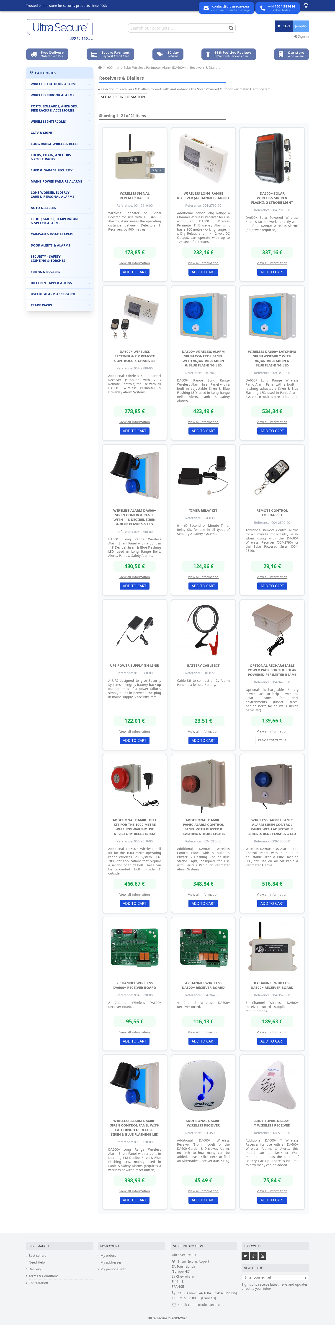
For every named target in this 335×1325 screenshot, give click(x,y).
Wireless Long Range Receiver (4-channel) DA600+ (203, 195)
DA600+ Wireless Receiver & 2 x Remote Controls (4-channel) (134, 356)
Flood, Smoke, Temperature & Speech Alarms (55, 221)
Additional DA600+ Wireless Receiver (203, 1122)
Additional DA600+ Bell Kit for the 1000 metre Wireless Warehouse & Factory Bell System (135, 827)
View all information (134, 263)
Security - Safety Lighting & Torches (48, 258)
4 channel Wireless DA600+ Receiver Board (203, 985)
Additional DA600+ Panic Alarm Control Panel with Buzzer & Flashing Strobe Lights (203, 827)
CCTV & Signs (42, 132)
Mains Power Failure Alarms (56, 181)
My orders (108, 1256)
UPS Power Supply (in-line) (134, 665)
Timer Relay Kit (203, 510)
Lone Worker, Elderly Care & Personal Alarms (52, 194)
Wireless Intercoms (48, 121)
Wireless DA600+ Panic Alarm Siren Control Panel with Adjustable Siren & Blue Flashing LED (272, 827)
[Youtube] (262, 1256)
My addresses (111, 1262)
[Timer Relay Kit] (203, 475)
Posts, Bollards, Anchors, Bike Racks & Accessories (54, 108)
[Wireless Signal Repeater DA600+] (135, 158)
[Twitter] (245, 1256)
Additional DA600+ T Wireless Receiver (272, 1122)
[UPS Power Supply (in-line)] (135, 630)
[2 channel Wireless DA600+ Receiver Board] (135, 948)
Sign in (303, 36)
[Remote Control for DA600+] (272, 475)
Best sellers (37, 1256)
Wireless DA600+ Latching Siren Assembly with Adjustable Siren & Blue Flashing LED (272, 358)
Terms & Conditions (44, 1276)
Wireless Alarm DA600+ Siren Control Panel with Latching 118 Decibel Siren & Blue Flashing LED (134, 1127)
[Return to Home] (99, 67)
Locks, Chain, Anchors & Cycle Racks (51, 157)
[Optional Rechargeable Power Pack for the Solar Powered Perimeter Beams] (272, 630)
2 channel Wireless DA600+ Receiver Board (134, 985)
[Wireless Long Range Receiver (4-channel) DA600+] (203, 158)
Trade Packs (41, 305)
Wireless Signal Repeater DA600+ (135, 195)
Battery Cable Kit (203, 665)
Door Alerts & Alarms (50, 245)
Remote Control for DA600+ (272, 512)
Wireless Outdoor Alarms (54, 84)
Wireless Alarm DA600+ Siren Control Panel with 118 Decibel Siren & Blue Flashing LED (134, 517)
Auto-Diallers (43, 208)
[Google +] (254, 1256)
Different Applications (51, 283)
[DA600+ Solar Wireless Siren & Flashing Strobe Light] (272, 158)
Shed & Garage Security (52, 170)
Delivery (35, 1269)
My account (109, 1246)
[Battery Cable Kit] (203, 630)
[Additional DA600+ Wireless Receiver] (203, 1085)
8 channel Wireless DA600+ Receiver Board (272, 985)
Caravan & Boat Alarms (52, 234)
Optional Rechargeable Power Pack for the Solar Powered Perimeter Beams (272, 670)
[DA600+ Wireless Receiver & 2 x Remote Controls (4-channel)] (135, 316)
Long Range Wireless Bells (54, 144)
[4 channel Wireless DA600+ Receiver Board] (203, 948)
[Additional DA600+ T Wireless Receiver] (272, 1085)
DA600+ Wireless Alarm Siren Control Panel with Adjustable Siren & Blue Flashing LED (203, 358)
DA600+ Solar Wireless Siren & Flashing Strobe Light (272, 198)
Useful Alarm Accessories (54, 294)
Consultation (38, 1283)
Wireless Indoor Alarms (52, 95)
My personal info (113, 1269)
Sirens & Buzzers (45, 272)
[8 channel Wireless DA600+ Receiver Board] (272, 948)
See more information (123, 96)
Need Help (37, 1262)
